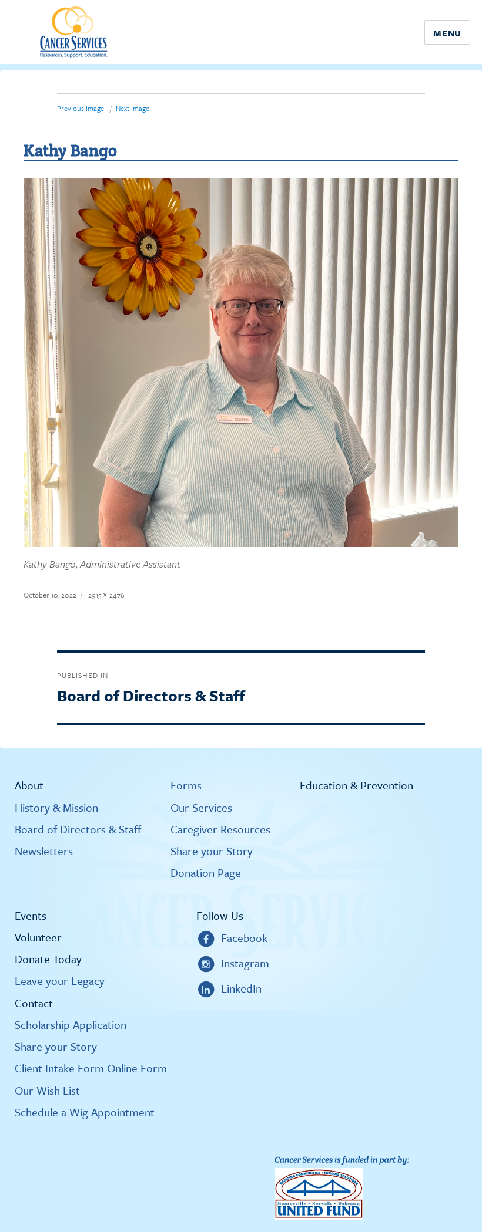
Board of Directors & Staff (78, 829)
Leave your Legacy (60, 980)
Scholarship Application (70, 1024)
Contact (34, 1003)
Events (30, 915)
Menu (447, 32)
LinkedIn (241, 988)
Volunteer (38, 937)
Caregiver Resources (220, 829)
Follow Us (219, 915)
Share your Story (211, 851)
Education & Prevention (356, 785)
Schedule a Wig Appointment (85, 1112)
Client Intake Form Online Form (91, 1068)
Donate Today (48, 959)
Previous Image (80, 108)
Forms (186, 785)
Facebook (244, 938)
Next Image (132, 108)
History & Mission (56, 807)
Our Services (201, 807)
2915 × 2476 (106, 594)
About (29, 785)
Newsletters (44, 851)
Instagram (245, 963)
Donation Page (205, 872)
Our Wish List (47, 1090)
